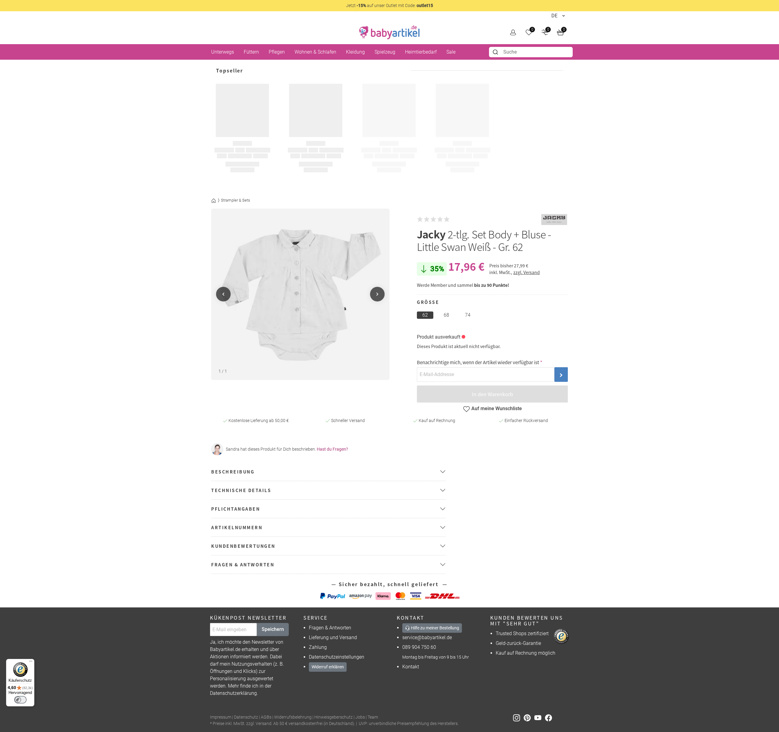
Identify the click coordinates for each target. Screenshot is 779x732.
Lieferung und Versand (333, 637)
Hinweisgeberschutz (333, 717)
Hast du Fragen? (332, 449)
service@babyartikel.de (427, 637)
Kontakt (410, 667)
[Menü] (30, 662)
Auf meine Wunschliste (496, 408)
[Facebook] (549, 717)
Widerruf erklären (328, 666)
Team (373, 717)
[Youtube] (539, 717)
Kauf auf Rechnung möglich (525, 653)
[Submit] (496, 52)
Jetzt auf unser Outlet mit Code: (389, 5)
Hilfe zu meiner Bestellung (434, 627)
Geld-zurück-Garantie (518, 643)
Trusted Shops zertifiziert (522, 633)
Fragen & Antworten (330, 628)
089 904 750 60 (419, 647)
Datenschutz (246, 717)
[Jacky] (554, 219)
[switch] (20, 699)
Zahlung (318, 647)
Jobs (360, 717)
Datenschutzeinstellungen (336, 657)
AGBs (266, 717)
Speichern (273, 629)
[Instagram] (518, 717)
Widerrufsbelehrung (293, 717)
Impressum (220, 717)
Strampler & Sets (235, 200)
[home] (389, 32)
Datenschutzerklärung (233, 693)
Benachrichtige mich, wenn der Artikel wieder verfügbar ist (478, 362)
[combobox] (531, 52)
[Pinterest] (529, 717)
